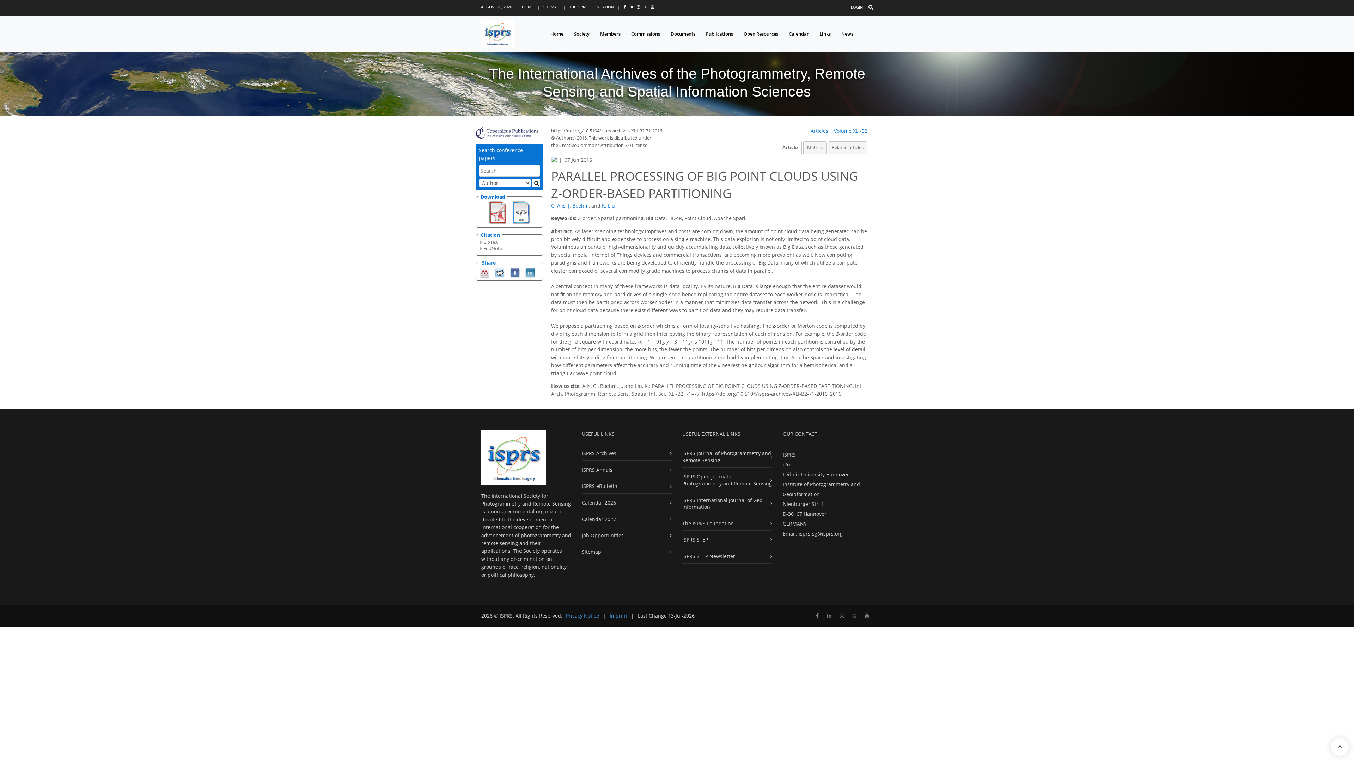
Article (790, 147)
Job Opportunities (603, 535)
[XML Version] (521, 212)
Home (527, 7)
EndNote (492, 248)
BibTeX (490, 242)
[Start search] (536, 183)
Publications (719, 34)
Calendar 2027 (599, 519)
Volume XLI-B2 (850, 131)
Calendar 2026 (599, 502)
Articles (819, 131)
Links (825, 34)
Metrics (815, 147)
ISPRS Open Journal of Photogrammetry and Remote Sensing (727, 480)
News (847, 34)
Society (582, 34)
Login (857, 7)
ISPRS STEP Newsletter (708, 556)
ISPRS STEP (695, 539)
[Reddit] (500, 272)
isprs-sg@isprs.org (821, 533)
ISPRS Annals (597, 469)
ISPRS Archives (599, 453)
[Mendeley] (484, 272)
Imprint (618, 615)
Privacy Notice (582, 615)
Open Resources (761, 34)
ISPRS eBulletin (599, 486)
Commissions (645, 34)
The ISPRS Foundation (591, 7)
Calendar (799, 34)
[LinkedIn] (530, 272)
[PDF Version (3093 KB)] (497, 212)
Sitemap (551, 7)
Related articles (848, 147)
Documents (683, 34)
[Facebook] (515, 272)
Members (610, 34)
